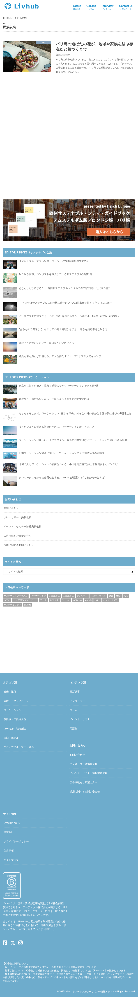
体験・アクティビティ (16, 700)
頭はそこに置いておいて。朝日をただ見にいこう (46, 342)
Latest (77, 7)
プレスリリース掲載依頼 (17, 517)
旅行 (111, 595)
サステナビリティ (12, 604)
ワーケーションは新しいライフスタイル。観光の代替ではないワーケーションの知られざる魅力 (73, 439)
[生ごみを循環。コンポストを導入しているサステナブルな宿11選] (10, 278)
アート (43, 600)
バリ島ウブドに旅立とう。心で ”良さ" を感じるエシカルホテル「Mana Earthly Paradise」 (69, 315)
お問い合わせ (11, 507)
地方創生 (54, 600)
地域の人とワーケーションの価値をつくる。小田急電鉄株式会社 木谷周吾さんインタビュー (71, 464)
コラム (73, 710)
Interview (107, 7)
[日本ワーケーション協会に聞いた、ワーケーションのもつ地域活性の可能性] (10, 456)
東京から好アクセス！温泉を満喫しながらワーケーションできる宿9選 (58, 385)
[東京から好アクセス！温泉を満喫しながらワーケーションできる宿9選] (10, 389)
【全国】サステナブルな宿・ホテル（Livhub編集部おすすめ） (54, 260)
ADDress (77, 600)
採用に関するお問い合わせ (19, 544)
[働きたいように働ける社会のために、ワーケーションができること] (10, 430)
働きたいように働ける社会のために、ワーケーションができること (56, 426)
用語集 (73, 728)
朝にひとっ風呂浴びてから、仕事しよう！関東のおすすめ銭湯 (54, 398)
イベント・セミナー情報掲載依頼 (22, 526)
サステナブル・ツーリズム (19, 746)
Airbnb (88, 600)
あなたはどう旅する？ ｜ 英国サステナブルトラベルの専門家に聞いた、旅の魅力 (65, 288)
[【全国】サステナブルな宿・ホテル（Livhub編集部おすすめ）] (10, 264)
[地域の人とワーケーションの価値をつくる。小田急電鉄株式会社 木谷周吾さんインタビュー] (10, 468)
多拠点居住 (54, 595)
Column (91, 7)
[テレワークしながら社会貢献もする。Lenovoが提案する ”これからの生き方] (10, 481)
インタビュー (77, 700)
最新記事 (75, 691)
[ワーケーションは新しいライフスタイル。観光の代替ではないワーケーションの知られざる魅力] (10, 443)
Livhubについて (12, 822)
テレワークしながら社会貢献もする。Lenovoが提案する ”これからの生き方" (62, 477)
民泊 (126, 595)
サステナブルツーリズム (15, 595)
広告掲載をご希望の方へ (17, 535)
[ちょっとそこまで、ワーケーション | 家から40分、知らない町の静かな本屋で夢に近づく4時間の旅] (10, 417)
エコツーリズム (110, 600)
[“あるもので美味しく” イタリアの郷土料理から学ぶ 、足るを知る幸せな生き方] (10, 333)
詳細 (47, 929)
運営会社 (9, 832)
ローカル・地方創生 (15, 728)
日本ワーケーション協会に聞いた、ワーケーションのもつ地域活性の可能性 (61, 453)
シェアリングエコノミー (25, 600)
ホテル (7, 600)
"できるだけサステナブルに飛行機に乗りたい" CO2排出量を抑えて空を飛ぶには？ (65, 302)
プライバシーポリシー (16, 841)
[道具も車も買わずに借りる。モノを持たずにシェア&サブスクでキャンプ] (10, 359)
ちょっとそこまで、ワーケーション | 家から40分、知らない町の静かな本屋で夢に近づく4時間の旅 (75, 413)
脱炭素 (27, 604)
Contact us (125, 7)
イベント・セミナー (81, 719)
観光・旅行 (10, 691)
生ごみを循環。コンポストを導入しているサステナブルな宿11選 (55, 274)
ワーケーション (38, 595)
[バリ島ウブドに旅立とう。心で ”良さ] (10, 319)
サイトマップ (11, 859)
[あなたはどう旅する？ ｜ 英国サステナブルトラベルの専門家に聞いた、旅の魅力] (10, 292)
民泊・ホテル (11, 737)
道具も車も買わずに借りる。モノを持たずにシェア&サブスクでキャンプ (60, 356)
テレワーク (82, 595)
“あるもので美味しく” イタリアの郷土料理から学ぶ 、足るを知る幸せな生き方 (63, 329)
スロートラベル (98, 595)
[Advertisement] (35, 110)
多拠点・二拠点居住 (15, 719)
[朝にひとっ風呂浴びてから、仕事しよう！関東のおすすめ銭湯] (10, 403)
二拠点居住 (68, 595)
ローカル (66, 600)
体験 (118, 595)
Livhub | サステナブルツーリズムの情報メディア (90, 991)
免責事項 (9, 850)
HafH (97, 600)
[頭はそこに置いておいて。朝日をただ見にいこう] (10, 346)
